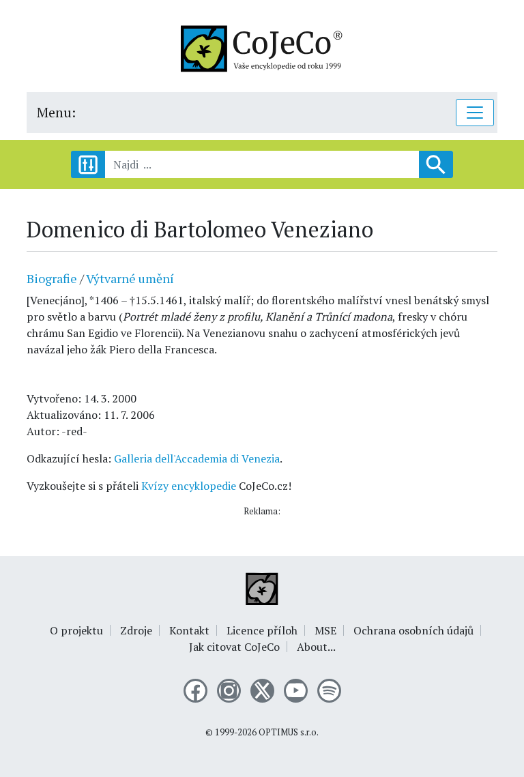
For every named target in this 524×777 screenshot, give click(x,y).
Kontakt (189, 630)
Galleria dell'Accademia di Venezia (197, 458)
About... (316, 646)
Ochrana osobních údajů (413, 630)
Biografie (52, 278)
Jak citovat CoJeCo (234, 646)
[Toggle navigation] (475, 112)
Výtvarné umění (130, 278)
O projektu (76, 630)
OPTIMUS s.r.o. (289, 732)
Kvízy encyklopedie (188, 485)
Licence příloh (262, 630)
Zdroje (136, 630)
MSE (325, 630)
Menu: (56, 112)
